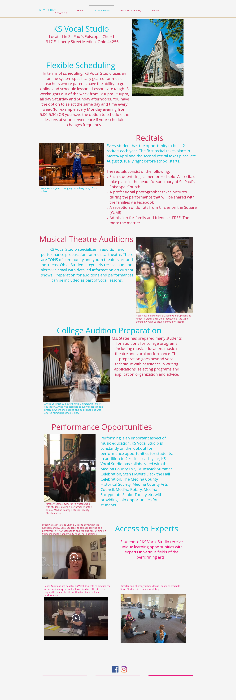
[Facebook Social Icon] (115, 669)
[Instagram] (124, 669)
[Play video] (74, 557)
